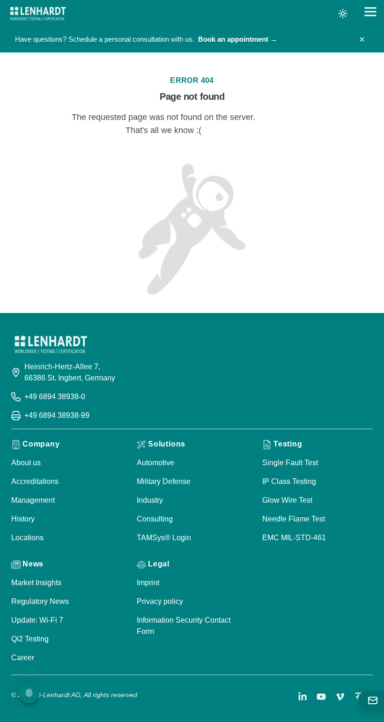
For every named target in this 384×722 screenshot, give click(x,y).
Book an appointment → (237, 39)
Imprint (148, 583)
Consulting (155, 519)
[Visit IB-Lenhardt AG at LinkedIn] (302, 696)
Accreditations (35, 481)
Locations (27, 538)
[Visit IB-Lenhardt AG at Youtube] (321, 696)
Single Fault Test (290, 463)
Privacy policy (160, 601)
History (23, 519)
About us (26, 463)
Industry (150, 500)
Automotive (155, 463)
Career (22, 658)
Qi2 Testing (30, 639)
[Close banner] (362, 39)
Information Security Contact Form (183, 625)
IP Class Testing (289, 481)
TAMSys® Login (164, 538)
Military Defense (164, 481)
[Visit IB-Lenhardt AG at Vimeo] (340, 696)
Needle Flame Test (293, 519)
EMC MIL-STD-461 (294, 538)
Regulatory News (40, 601)
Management (33, 500)
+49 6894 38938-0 (54, 397)
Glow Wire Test (287, 500)
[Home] (37, 14)
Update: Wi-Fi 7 (37, 620)
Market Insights (36, 583)
